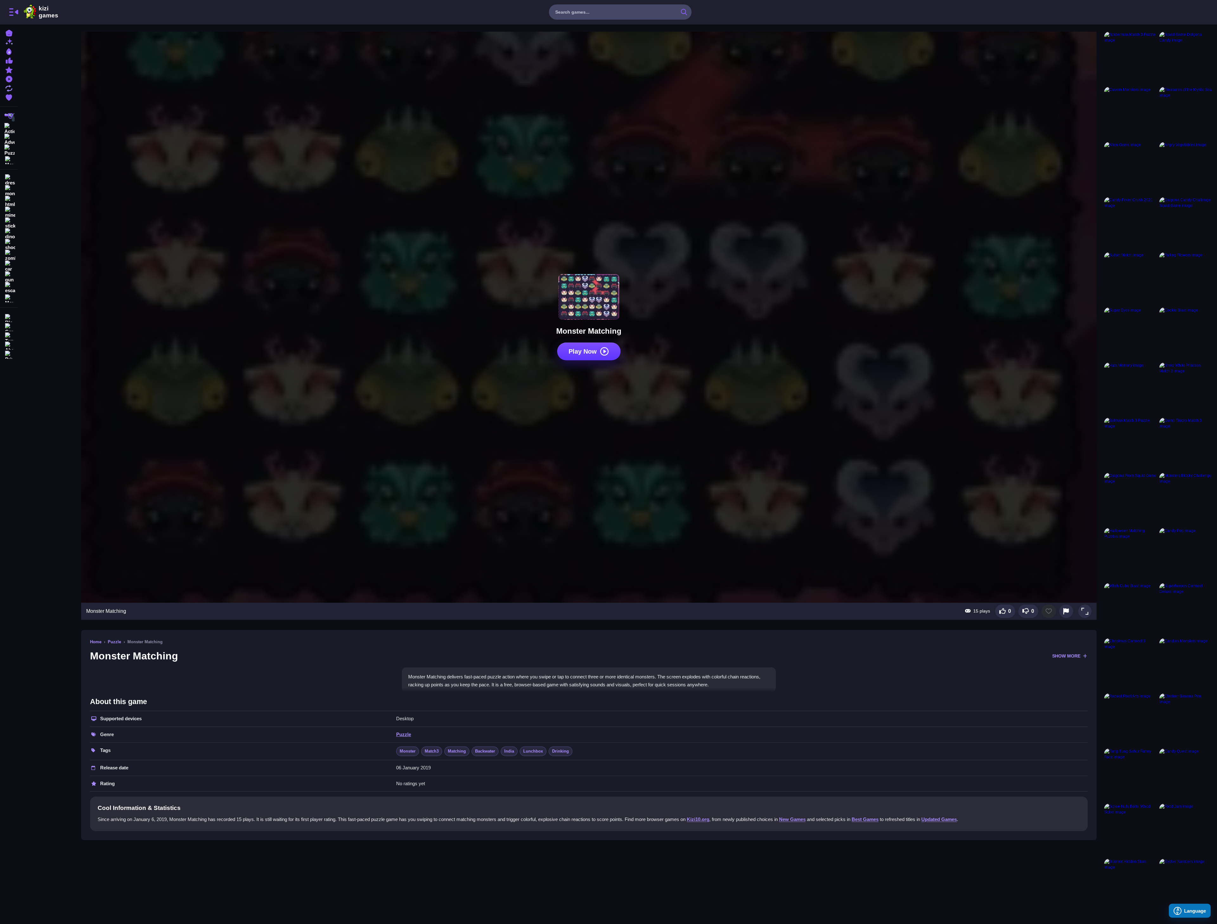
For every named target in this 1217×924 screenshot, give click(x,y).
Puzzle (114, 641)
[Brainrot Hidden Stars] (1130, 885)
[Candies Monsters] (1185, 664)
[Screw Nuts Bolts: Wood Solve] (1130, 830)
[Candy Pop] (1185, 554)
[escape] (9, 287)
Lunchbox (533, 751)
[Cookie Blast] (1185, 333)
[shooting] (9, 244)
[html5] (9, 201)
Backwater (485, 751)
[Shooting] (9, 117)
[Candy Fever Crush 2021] (1130, 223)
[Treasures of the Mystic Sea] (1185, 113)
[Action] (9, 128)
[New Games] (9, 41)
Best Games (865, 819)
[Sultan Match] (1130, 278)
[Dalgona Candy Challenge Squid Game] (1185, 223)
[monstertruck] (9, 190)
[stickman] (9, 223)
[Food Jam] (1185, 830)
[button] (1084, 611)
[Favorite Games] (9, 96)
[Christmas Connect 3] (1130, 664)
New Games (792, 819)
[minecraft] (9, 212)
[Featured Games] (9, 69)
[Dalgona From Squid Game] (1130, 499)
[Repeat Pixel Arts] (1130, 719)
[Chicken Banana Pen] (1185, 719)
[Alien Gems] (1130, 168)
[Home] (9, 32)
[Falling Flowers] (1185, 278)
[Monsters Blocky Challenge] (1185, 499)
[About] (9, 345)
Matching (457, 751)
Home (95, 641)
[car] (9, 266)
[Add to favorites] (1048, 611)
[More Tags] (9, 297)
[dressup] (9, 180)
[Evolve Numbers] (1185, 885)
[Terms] (9, 335)
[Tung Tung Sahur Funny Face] (1130, 774)
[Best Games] (9, 50)
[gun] (9, 277)
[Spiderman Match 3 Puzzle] (1130, 58)
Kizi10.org (698, 819)
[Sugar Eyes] (1130, 333)
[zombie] (9, 255)
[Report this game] (1066, 611)
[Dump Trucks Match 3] (1185, 444)
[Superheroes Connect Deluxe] (1185, 609)
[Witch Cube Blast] (1130, 609)
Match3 (432, 751)
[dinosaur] (9, 233)
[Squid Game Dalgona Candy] (1185, 58)
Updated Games (939, 819)
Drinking (560, 751)
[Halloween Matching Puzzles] (1130, 554)
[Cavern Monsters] (1130, 113)
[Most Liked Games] (9, 60)
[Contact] (9, 326)
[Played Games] (9, 78)
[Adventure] (9, 138)
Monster (407, 751)
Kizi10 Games (48, 12)
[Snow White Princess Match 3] (1185, 389)
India (509, 751)
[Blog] (9, 317)
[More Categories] (9, 159)
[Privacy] (9, 354)
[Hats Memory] (1130, 389)
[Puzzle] (9, 149)
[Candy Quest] (1185, 774)
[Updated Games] (9, 87)
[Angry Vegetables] (1185, 168)
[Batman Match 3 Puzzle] (1130, 444)
